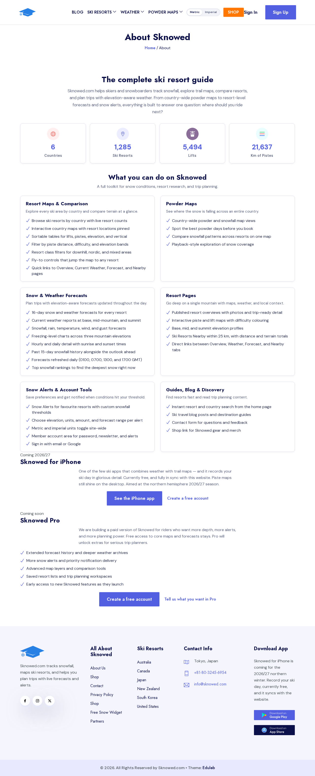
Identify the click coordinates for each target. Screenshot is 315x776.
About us (98, 668)
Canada (143, 671)
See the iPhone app (134, 498)
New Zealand (148, 689)
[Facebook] (25, 701)
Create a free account (187, 498)
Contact (96, 686)
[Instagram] (37, 701)
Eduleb (209, 768)
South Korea (147, 697)
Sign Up (280, 12)
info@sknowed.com (210, 684)
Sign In (250, 12)
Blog (77, 12)
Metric (195, 12)
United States (148, 706)
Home (150, 48)
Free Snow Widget (106, 712)
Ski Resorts (99, 12)
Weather (130, 12)
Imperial (211, 12)
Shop (233, 12)
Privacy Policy (101, 694)
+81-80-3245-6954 (210, 672)
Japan (141, 680)
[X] (50, 701)
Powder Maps (163, 12)
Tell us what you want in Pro (190, 599)
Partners (97, 721)
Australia (144, 662)
